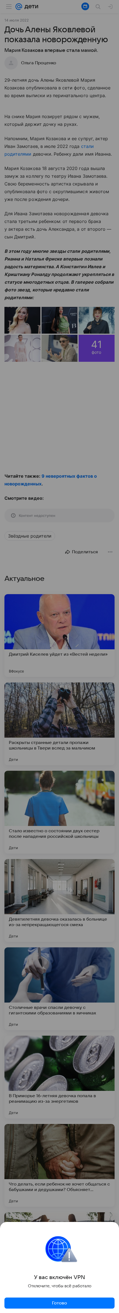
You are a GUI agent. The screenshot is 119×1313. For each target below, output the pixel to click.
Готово (59, 1303)
